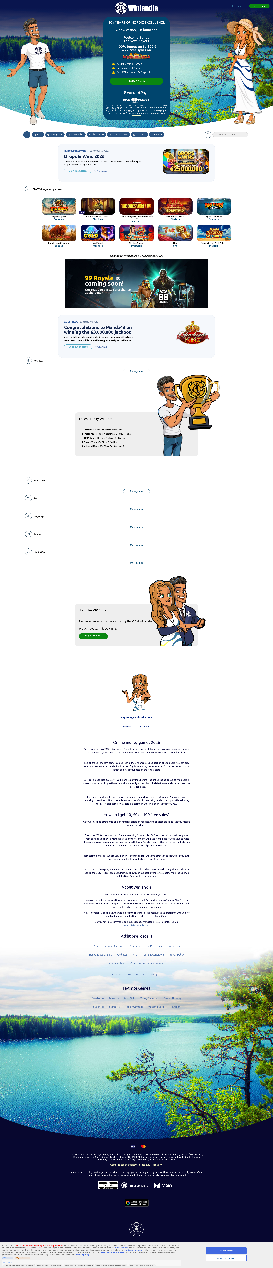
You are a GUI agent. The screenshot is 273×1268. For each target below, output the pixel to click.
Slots (39, 134)
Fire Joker (174, 1006)
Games (160, 946)
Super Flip (98, 1006)
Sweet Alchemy (172, 998)
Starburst (114, 1006)
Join (258, 6)
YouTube (133, 974)
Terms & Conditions (153, 954)
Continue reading (78, 346)
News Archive (101, 347)
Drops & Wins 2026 (84, 156)
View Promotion (78, 171)
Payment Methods (114, 946)
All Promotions (100, 171)
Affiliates (122, 954)
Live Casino (97, 134)
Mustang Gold (156, 1006)
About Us (174, 946)
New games (56, 134)
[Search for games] (208, 134)
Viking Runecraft (149, 998)
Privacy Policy (116, 963)
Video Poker (76, 134)
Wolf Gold (129, 998)
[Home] (26, 134)
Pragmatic (59, 219)
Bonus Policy (176, 954)
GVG (175, 246)
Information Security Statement (147, 963)
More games (136, 371)
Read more (92, 636)
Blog (96, 946)
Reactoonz (98, 998)
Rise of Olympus (134, 1006)
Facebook (117, 974)
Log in (240, 6)
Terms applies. (136, 115)
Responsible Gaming (100, 954)
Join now (135, 81)
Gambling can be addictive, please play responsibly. (136, 1164)
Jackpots (141, 134)
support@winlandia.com (136, 717)
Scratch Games (120, 134)
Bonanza (114, 998)
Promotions (136, 946)
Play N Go (98, 219)
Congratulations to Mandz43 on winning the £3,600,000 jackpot (98, 330)
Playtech (136, 221)
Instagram (155, 974)
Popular (158, 134)
